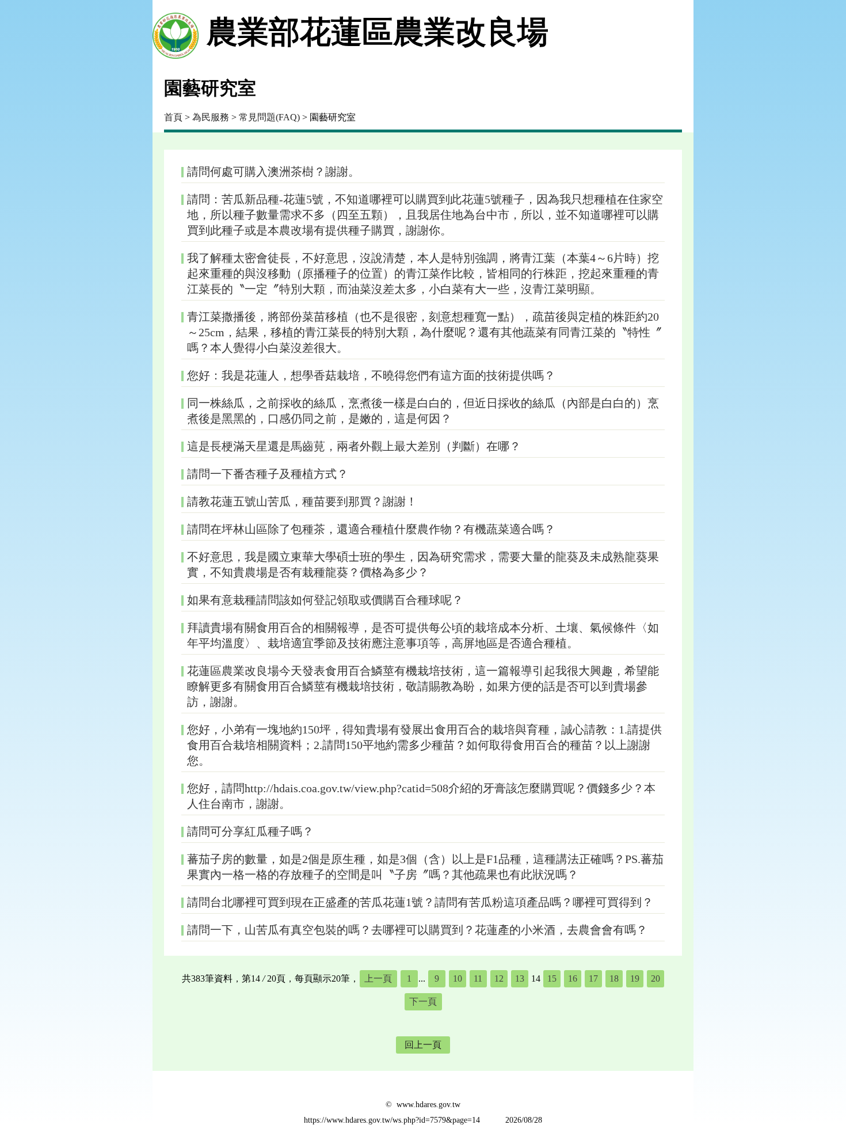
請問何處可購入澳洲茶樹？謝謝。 (273, 171)
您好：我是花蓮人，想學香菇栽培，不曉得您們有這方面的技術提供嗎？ (371, 375)
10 (457, 978)
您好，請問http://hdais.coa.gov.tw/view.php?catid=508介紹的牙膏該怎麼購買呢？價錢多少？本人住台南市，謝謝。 (421, 796)
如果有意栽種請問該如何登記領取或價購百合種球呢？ (325, 600)
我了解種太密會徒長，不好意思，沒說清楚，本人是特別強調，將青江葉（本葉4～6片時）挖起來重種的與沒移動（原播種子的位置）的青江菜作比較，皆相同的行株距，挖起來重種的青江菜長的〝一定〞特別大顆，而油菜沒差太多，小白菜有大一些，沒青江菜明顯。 (423, 273)
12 (499, 978)
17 (593, 978)
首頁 (173, 117)
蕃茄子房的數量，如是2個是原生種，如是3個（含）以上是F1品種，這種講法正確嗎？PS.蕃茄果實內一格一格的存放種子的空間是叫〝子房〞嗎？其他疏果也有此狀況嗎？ (425, 867)
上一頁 (378, 978)
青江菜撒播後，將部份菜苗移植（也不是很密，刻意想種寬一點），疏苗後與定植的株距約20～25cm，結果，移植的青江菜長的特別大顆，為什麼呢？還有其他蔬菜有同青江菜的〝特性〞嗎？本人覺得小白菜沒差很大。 (424, 332)
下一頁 (423, 1001)
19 (634, 978)
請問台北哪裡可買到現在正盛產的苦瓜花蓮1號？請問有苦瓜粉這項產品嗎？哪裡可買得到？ (420, 902)
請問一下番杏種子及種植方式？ (267, 474)
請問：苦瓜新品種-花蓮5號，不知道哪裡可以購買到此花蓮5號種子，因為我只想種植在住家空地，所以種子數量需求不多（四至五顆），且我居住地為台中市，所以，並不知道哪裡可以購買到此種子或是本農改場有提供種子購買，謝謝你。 (425, 215)
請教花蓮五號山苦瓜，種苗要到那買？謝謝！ (302, 501)
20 (655, 978)
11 (478, 978)
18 (614, 978)
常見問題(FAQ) (269, 117)
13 (519, 978)
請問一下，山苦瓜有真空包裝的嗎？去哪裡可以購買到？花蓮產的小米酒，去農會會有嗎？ (417, 929)
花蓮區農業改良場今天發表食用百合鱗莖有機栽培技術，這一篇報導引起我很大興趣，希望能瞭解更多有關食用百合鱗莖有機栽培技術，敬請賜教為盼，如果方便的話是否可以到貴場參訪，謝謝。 (423, 686)
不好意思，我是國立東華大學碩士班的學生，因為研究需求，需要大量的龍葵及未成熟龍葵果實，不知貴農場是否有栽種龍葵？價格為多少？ (423, 564)
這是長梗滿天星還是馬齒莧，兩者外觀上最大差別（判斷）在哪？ (354, 446)
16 (572, 978)
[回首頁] (176, 32)
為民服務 (210, 117)
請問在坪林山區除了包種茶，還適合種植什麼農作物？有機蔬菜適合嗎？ (371, 529)
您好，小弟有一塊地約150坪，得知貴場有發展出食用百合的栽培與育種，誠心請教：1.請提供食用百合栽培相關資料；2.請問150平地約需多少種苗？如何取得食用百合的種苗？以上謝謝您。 (424, 745)
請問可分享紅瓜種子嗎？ (250, 831)
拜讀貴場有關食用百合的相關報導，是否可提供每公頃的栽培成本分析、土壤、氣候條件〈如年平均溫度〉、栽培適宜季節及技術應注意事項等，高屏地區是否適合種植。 (423, 635)
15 (552, 978)
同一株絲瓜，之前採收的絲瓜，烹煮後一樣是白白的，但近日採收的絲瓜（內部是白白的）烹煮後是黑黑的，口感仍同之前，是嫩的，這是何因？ (423, 411)
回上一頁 (423, 1045)
